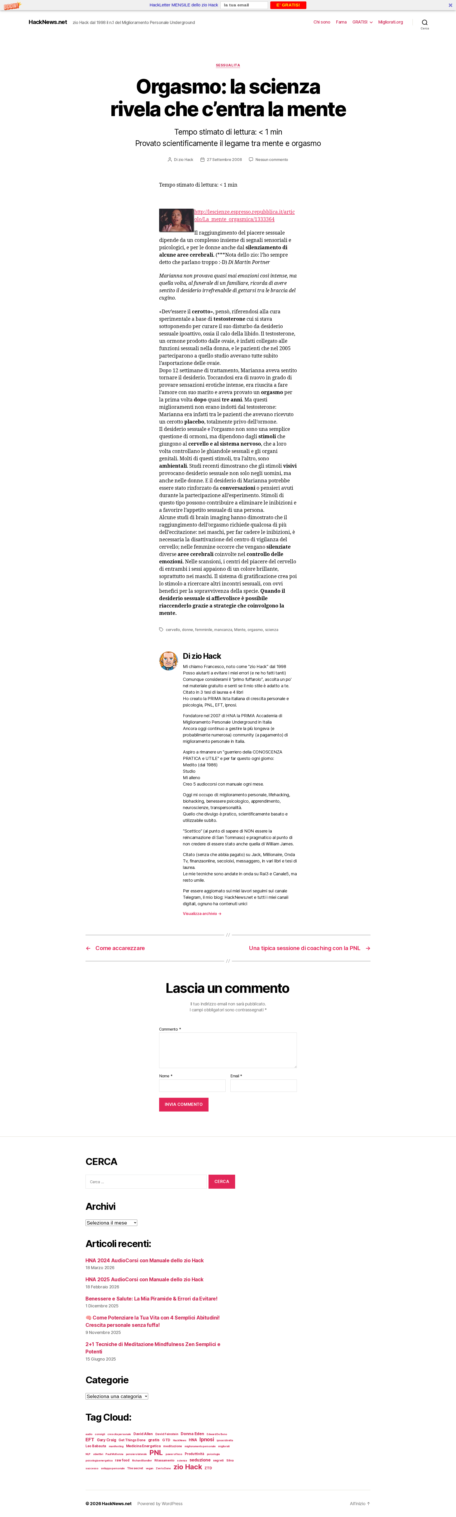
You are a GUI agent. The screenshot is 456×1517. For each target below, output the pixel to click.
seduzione (200, 1459)
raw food (122, 1460)
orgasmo (255, 629)
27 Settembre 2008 (224, 159)
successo (92, 1468)
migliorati (223, 1446)
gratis (154, 1439)
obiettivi (98, 1454)
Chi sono (322, 21)
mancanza (223, 629)
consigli (100, 1434)
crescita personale (119, 1434)
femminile (203, 629)
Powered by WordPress (160, 1503)
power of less (174, 1454)
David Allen (143, 1434)
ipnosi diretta (225, 1440)
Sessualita (228, 65)
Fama (341, 21)
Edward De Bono (217, 1434)
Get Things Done (132, 1440)
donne (187, 629)
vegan (149, 1468)
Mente (240, 629)
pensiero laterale (136, 1454)
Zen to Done (163, 1468)
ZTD (208, 1468)
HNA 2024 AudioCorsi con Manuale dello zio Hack (145, 1260)
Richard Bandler (142, 1460)
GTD (166, 1440)
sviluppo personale (113, 1468)
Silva (230, 1460)
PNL (156, 1452)
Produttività (194, 1454)
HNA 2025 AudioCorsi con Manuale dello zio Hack (145, 1279)
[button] (228, 5)
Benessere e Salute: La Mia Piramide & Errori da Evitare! (152, 1299)
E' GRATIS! (288, 5)
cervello (173, 629)
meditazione (172, 1446)
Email (236, 1076)
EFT (90, 1439)
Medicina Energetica (143, 1446)
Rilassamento (164, 1460)
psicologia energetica (99, 1460)
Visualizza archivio (202, 913)
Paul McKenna (114, 1454)
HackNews (179, 1440)
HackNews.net (47, 22)
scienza (271, 629)
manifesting (116, 1446)
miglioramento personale (200, 1446)
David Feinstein (166, 1434)
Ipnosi (207, 1439)
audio (89, 1434)
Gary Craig (106, 1440)
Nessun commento (272, 159)
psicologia (213, 1454)
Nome (165, 1076)
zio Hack (185, 159)
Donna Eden (192, 1433)
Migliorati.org (390, 21)
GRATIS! (360, 21)
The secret (135, 1468)
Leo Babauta (96, 1446)
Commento (170, 1029)
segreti (218, 1460)
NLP (88, 1454)
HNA (193, 1440)
